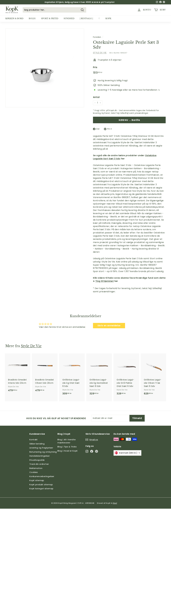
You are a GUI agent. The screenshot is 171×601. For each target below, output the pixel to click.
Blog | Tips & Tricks (67, 446)
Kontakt (33, 439)
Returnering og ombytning (43, 451)
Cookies (33, 472)
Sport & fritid (49, 18)
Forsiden (97, 37)
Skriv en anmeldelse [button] (109, 325)
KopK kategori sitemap (41, 488)
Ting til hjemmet (104, 281)
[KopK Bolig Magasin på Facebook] (91, 451)
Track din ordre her (39, 464)
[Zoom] (44, 68)
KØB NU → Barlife (129, 120)
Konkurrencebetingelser (41, 476)
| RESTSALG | (86, 18)
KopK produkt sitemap (41, 484)
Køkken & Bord (14, 18)
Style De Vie (31, 346)
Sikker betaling (36, 443)
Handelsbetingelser (39, 455)
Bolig (32, 18)
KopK (108, 18)
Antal (96, 97)
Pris (95, 67)
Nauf (115, 503)
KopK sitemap (36, 480)
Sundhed (69, 18)
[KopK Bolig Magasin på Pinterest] (96, 451)
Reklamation (35, 468)
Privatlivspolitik (37, 460)
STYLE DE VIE (100, 52)
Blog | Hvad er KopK (67, 450)
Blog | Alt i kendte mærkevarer (66, 441)
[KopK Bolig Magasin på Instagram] (87, 451)
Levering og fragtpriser (41, 447)
